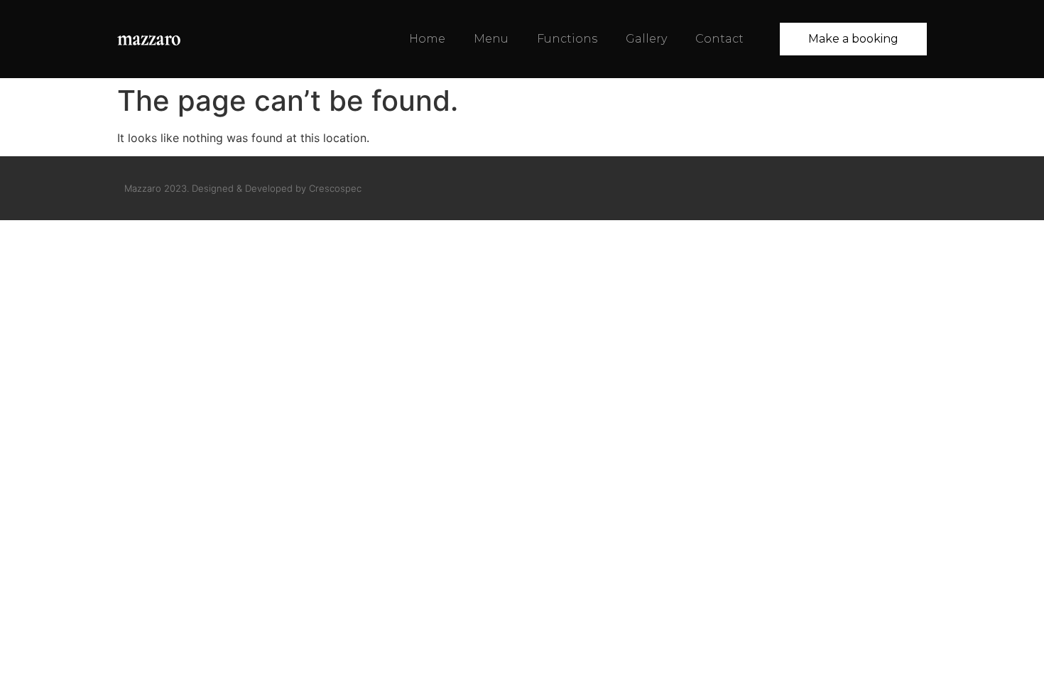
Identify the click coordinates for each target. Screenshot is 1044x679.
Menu (491, 38)
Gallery (646, 38)
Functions (567, 38)
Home (427, 38)
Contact (719, 38)
